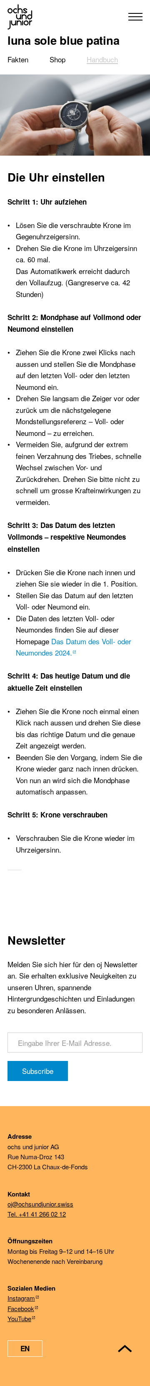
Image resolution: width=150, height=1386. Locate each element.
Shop (57, 59)
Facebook (21, 1308)
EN (25, 1348)
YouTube (19, 1318)
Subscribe (37, 1071)
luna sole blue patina (63, 40)
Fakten (18, 59)
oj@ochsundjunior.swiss (40, 1203)
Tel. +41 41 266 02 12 (37, 1213)
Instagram (21, 1298)
